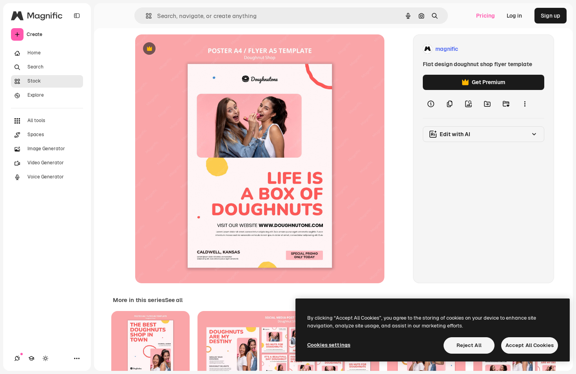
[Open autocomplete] (145, 16)
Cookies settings (328, 345)
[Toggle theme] (45, 358)
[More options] (525, 104)
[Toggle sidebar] (77, 15)
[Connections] (17, 358)
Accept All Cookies (529, 345)
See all (174, 300)
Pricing (485, 15)
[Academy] (31, 358)
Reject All (469, 345)
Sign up (550, 15)
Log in (514, 15)
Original (185, 49)
